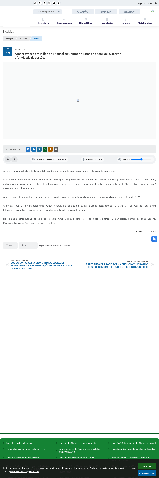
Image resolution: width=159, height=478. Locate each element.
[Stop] (14, 159)
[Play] (8, 159)
